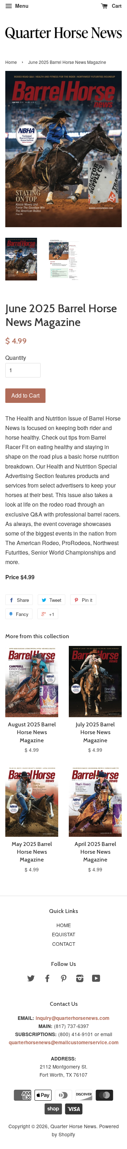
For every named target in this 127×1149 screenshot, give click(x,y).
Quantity (15, 357)
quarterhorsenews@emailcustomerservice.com (64, 1042)
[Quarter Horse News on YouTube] (96, 979)
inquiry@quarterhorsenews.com (72, 1018)
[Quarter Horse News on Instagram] (80, 979)
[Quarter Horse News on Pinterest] (63, 979)
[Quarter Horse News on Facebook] (47, 979)
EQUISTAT (63, 934)
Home (11, 62)
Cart (116, 5)
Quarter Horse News (73, 1126)
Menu (21, 5)
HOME (63, 925)
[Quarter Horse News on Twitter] (31, 979)
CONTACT (63, 943)
